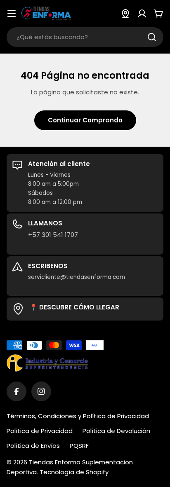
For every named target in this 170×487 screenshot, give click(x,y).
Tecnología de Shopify (74, 472)
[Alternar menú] (12, 14)
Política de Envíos (33, 445)
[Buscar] (152, 37)
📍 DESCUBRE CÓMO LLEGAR (74, 307)
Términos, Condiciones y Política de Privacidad (78, 416)
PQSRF (79, 445)
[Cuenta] (142, 14)
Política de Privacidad (40, 430)
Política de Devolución (116, 430)
